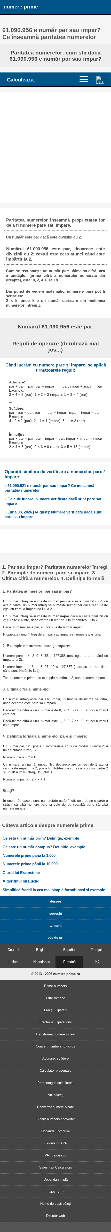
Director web (55, 1216)
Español (69, 950)
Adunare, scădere (55, 1058)
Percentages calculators (55, 1083)
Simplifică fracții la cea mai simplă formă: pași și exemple (54, 890)
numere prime (21, 7)
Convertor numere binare (55, 1107)
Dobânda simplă (56, 1179)
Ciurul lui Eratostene (21, 872)
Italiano (14, 962)
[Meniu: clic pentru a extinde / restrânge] (86, 79)
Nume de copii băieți (55, 1204)
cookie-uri (55, 938)
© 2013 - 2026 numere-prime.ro (55, 974)
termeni (56, 925)
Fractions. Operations (55, 1022)
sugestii (55, 913)
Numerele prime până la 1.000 (29, 855)
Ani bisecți (56, 1095)
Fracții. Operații (55, 1010)
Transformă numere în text (55, 1034)
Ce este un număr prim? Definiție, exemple (41, 838)
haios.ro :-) (55, 1191)
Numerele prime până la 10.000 (30, 864)
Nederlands (41, 962)
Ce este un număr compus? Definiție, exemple (44, 847)
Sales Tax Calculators (55, 1167)
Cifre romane (55, 998)
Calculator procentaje (55, 1070)
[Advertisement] (55, 148)
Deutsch (14, 950)
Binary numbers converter (55, 1119)
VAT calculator (55, 1155)
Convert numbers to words (55, 1046)
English (41, 950)
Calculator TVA (55, 1143)
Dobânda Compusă (55, 1131)
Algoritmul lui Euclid (21, 881)
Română (69, 962)
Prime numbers (55, 986)
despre (55, 901)
